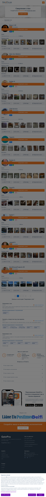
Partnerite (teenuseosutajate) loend (8, 491)
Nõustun (40, 494)
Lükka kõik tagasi (32, 494)
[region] (23, 485)
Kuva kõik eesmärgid (6, 494)
